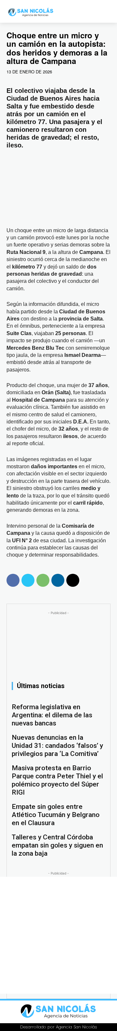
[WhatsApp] (42, 580)
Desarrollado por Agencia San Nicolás (58, 1027)
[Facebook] (13, 580)
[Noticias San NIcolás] (32, 12)
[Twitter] (27, 580)
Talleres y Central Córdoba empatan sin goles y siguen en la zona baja (57, 845)
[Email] (72, 580)
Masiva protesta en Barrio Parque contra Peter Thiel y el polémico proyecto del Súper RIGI (57, 780)
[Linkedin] (57, 580)
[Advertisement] (58, 935)
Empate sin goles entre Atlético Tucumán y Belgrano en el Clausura (55, 815)
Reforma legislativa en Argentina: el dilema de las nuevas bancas (52, 715)
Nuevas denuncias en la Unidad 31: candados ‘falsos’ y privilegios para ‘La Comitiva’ (57, 746)
